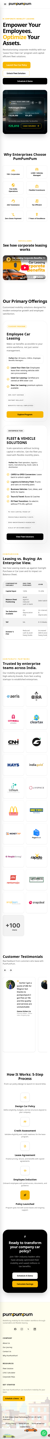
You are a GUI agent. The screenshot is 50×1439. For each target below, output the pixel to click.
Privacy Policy (11, 1423)
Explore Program (25, 414)
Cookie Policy (25, 1427)
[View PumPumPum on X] (28, 1329)
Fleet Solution (8, 1368)
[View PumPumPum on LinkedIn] (34, 1329)
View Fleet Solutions (25, 536)
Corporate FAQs (9, 1377)
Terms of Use (24, 1423)
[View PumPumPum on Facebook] (15, 1329)
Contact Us (7, 1351)
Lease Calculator (31, 126)
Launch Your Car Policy (17, 65)
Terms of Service (38, 1423)
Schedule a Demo (14, 1398)
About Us (6, 1343)
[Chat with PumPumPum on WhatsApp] (44, 1433)
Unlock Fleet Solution (16, 73)
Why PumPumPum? (10, 1355)
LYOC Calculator (9, 1373)
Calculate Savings (25, 1284)
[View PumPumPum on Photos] (21, 1329)
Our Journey (7, 1347)
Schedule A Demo (25, 81)
